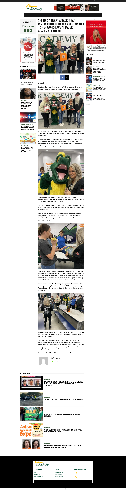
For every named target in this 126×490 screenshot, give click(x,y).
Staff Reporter (29, 26)
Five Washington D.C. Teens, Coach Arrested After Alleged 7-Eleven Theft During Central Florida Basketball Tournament (63, 384)
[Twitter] (76, 477)
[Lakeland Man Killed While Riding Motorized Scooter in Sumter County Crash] (28, 117)
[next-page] (89, 104)
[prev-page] (87, 104)
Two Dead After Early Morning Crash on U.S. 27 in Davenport (63, 399)
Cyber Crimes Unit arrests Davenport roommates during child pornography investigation (62, 446)
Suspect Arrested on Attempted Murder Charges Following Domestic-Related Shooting (26, 105)
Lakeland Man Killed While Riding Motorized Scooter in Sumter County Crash (27, 127)
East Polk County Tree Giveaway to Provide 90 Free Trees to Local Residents (27, 149)
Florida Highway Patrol (27, 124)
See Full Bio (54, 361)
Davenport (47, 379)
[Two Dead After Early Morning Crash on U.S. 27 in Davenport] (31, 399)
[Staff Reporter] (23, 26)
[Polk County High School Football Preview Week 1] (28, 74)
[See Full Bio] (58, 361)
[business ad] (28, 50)
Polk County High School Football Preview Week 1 (27, 83)
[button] (98, 15)
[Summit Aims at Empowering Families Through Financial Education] (31, 414)
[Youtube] (101, 1)
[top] (76, 7)
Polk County (24, 145)
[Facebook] (94, 1)
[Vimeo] (99, 1)
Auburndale (24, 100)
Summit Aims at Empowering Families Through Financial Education (62, 415)
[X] (98, 1)
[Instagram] (96, 1)
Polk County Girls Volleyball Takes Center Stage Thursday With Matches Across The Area (99, 97)
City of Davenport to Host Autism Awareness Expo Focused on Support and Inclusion (63, 431)
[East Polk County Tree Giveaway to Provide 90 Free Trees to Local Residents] (28, 138)
